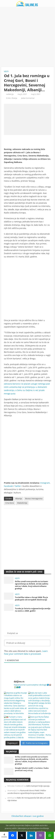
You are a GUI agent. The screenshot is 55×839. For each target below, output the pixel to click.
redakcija (10, 94)
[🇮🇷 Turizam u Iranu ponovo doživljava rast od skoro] (15, 727)
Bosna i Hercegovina (33, 498)
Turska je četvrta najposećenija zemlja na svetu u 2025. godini (32, 609)
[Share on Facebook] (12, 835)
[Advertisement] (27, 37)
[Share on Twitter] (22, 835)
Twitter (17, 486)
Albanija (18, 498)
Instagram (45, 483)
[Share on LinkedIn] (31, 835)
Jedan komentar (28, 98)
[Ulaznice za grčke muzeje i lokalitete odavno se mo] (15, 703)
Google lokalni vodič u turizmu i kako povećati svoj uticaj (32, 769)
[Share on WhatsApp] (50, 835)
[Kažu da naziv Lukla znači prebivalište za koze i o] (39, 703)
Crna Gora (9, 503)
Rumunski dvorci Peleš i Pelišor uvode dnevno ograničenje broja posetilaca (26, 791)
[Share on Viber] (40, 835)
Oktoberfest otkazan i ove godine (27, 816)
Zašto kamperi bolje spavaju (38, 786)
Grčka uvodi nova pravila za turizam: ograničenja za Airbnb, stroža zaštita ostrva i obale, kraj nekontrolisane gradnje (31, 585)
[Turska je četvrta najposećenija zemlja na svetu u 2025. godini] (9, 607)
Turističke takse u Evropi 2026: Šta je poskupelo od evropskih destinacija (31, 598)
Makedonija (22, 503)
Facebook (8, 486)
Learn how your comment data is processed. (26, 652)
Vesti (6, 71)
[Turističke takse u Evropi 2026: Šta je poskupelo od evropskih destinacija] (9, 595)
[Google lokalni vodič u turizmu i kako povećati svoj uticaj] (9, 771)
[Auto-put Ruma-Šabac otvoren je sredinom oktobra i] (39, 727)
